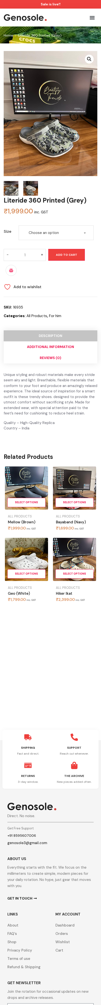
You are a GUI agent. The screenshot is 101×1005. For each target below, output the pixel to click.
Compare (11, 270)
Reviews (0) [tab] (50, 358)
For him (55, 315)
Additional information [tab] (50, 347)
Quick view (41, 486)
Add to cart (66, 255)
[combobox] (56, 232)
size (7, 231)
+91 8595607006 (21, 835)
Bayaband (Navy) (71, 522)
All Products (36, 315)
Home (8, 35)
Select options (26, 502)
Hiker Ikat (64, 593)
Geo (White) (19, 593)
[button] (92, 17)
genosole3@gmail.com (27, 842)
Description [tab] (50, 336)
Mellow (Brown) (21, 522)
